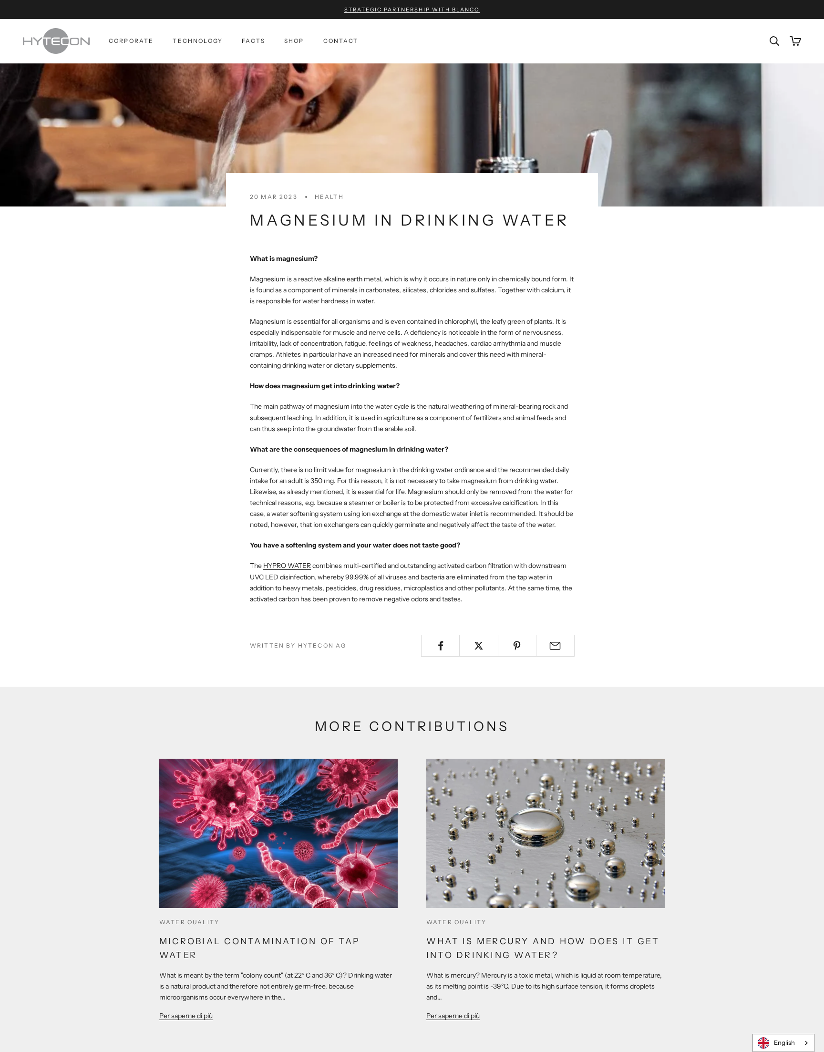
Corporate (131, 40)
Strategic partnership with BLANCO (411, 9)
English (784, 1042)
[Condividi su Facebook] (440, 645)
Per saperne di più (186, 1015)
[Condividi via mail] (555, 645)
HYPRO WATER (287, 565)
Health (329, 196)
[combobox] (783, 1043)
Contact (341, 40)
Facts (253, 40)
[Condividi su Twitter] (478, 645)
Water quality (189, 922)
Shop (294, 40)
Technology (198, 40)
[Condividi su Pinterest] (517, 645)
